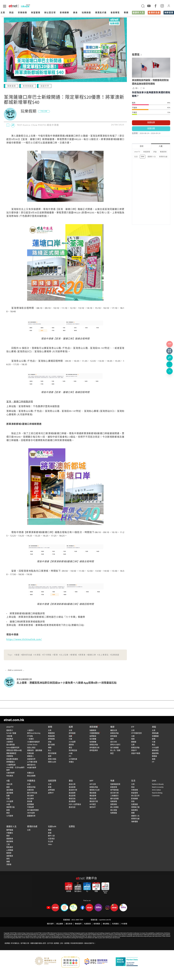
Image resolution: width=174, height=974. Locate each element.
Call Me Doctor (32, 745)
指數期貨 (93, 730)
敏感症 (8, 853)
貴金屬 (29, 801)
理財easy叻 (52, 762)
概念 (153, 745)
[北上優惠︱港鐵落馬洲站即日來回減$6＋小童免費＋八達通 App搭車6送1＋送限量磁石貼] (10, 682)
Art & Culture (156, 790)
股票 (71, 727)
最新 (142, 146)
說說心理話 (31, 747)
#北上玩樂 (63, 655)
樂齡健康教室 (11, 753)
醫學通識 (9, 830)
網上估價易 (114, 807)
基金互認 (72, 807)
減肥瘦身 (9, 856)
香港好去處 (154, 13)
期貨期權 (94, 727)
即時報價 (72, 733)
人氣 (161, 146)
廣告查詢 (69, 924)
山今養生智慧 (32, 762)
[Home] (13, 6)
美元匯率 (30, 799)
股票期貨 (93, 736)
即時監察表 (94, 750)
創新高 (71, 745)
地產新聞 (113, 801)
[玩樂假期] (10, 114)
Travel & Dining (157, 793)
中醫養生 (9, 833)
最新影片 (9, 730)
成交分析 (113, 742)
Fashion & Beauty (158, 784)
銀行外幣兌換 (32, 793)
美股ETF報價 (135, 753)
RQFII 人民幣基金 (75, 804)
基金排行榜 (73, 790)
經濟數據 (30, 804)
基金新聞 (72, 787)
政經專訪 (9, 739)
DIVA (142, 157)
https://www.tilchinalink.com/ (24, 639)
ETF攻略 (30, 736)
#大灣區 (37, 655)
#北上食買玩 (103, 655)
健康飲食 (9, 839)
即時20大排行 (115, 745)
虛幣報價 (51, 790)
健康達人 (30, 756)
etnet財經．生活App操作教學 (15, 769)
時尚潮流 (9, 776)
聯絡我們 (78, 924)
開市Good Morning (33, 733)
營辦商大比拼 (94, 790)
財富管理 (35, 13)
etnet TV (137, 152)
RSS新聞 (124, 924)
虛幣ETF (51, 793)
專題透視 (163, 152)
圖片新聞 (51, 745)
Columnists (156, 796)
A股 (8, 781)
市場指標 (30, 807)
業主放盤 (113, 810)
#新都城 (73, 655)
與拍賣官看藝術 (12, 759)
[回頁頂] (169, 371)
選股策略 (155, 753)
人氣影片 (30, 730)
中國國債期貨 (94, 733)
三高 (8, 844)
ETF (132, 727)
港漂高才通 (100, 13)
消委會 (8, 864)
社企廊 (50, 841)
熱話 (11, 13)
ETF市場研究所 (136, 733)
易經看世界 (31, 759)
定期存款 (30, 790)
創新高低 (155, 750)
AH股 (70, 753)
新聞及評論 (94, 745)
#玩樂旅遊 (114, 655)
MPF (91, 781)
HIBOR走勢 (31, 813)
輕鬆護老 (9, 847)
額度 (8, 787)
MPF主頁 (93, 784)
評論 (155, 152)
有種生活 (30, 773)
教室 (112, 753)
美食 (75, 13)
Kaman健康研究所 (12, 747)
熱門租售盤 (114, 790)
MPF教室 (93, 804)
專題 (49, 830)
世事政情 (22, 13)
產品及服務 (31, 776)
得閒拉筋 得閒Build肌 (14, 750)
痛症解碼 (9, 841)
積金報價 (93, 793)
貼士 (49, 750)
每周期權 (93, 742)
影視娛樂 (64, 13)
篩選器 (133, 742)
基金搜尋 (72, 793)
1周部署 (9, 736)
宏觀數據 (155, 736)
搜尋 (49, 756)
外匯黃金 (31, 781)
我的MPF (93, 807)
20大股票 (72, 742)
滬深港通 (9, 790)
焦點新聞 (51, 736)
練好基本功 (31, 765)
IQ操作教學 (10, 773)
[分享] (13, 125)
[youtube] (149, 5)
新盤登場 (113, 787)
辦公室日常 (50, 13)
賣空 (70, 747)
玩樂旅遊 (86, 13)
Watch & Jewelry (157, 787)
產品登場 (72, 796)
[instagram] (162, 5)
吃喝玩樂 (30, 753)
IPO (70, 756)
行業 (70, 739)
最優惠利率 (31, 816)
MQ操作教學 (31, 768)
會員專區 (115, 13)
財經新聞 (146, 152)
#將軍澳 (81, 655)
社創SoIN (52, 827)
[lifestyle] (31, 6)
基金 (71, 781)
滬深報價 (9, 793)
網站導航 (106, 924)
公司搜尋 (9, 816)
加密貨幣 (52, 781)
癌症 (8, 836)
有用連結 (115, 924)
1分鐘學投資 (11, 765)
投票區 (72, 827)
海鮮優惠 (168, 13)
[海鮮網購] (169, 351)
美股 (154, 727)
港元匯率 (30, 796)
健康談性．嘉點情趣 (34, 750)
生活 (136, 157)
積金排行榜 (94, 801)
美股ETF (134, 750)
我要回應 (151, 129)
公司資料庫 (73, 759)
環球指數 (155, 733)
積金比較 (93, 799)
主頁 (3, 13)
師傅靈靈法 (10, 762)
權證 (112, 727)
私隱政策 (87, 924)
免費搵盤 (113, 813)
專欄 (126, 13)
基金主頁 (72, 784)
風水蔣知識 (10, 745)
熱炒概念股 (73, 750)
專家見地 (72, 799)
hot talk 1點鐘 (11, 733)
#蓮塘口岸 (91, 655)
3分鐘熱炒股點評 (33, 742)
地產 (112, 781)
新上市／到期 (115, 750)
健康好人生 (138, 13)
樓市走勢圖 (114, 799)
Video (50, 844)
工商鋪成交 (114, 796)
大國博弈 (9, 742)
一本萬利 (30, 739)
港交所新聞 (52, 753)
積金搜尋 (93, 796)
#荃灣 (55, 655)
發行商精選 (114, 747)
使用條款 (96, 924)
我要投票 (151, 123)
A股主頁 (9, 784)
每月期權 (93, 739)
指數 (70, 736)
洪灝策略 (9, 756)
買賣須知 (113, 804)
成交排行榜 (114, 793)
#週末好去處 (26, 655)
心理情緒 (9, 850)
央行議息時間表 (33, 810)
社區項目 (51, 839)
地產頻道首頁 (115, 784)
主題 (133, 736)
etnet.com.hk (14, 719)
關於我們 (50, 924)
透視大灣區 (52, 759)
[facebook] (155, 5)
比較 (133, 745)
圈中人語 (51, 836)
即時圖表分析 (94, 747)
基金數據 (72, 801)
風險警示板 (10, 807)
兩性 (8, 859)
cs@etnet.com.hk (105, 920)
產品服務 (59, 924)
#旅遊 (17, 655)
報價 (133, 739)
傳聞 (49, 747)
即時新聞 (51, 739)
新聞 (50, 727)
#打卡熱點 (46, 655)
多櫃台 (71, 762)
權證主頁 (113, 730)
